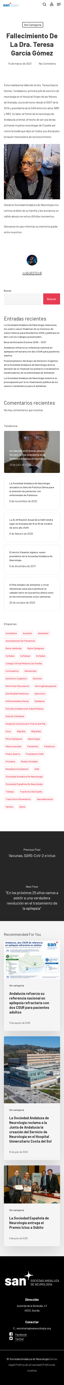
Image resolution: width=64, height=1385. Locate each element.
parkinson (49, 746)
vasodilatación (45, 799)
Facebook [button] (21, 1334)
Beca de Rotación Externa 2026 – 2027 (25, 342)
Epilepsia (40, 701)
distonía (37, 678)
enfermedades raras (17, 701)
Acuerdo (27, 633)
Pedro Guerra (13, 753)
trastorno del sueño (31, 791)
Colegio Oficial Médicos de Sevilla (24, 663)
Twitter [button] (19, 1338)
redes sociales (29, 761)
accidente (11, 633)
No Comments (47, 63)
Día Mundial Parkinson (17, 693)
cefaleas (25, 655)
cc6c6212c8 (32, 273)
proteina (10, 761)
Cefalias (40, 655)
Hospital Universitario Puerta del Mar (26, 723)
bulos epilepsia (36, 648)
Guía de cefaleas (15, 716)
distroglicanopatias (46, 685)
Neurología (34, 738)
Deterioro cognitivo (16, 678)
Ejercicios (40, 693)
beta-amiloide (14, 648)
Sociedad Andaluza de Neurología (24, 776)
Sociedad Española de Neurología (24, 784)
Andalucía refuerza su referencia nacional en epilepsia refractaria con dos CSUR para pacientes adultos (32, 351)
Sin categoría (32, 24)
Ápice (22, 806)
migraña (21, 731)
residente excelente (17, 768)
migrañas (36, 731)
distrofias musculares (17, 685)
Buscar (7, 290)
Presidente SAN (34, 753)
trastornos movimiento (18, 799)
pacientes (32, 746)
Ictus (8, 731)
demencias (30, 670)
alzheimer (43, 633)
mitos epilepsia (14, 738)
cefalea (10, 655)
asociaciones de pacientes (20, 640)
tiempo (10, 791)
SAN (36, 768)
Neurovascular (14, 746)
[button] (59, 4)
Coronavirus (12, 670)
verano (9, 806)
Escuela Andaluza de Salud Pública (24, 708)
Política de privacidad (28, 1364)
